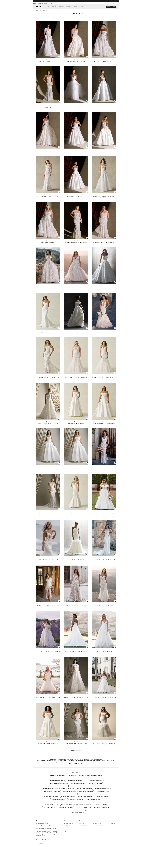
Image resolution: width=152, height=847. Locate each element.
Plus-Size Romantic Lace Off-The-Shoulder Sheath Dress (48, 605)
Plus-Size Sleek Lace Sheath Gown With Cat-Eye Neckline (76, 743)
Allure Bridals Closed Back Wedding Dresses (94, 780)
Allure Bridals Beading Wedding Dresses (102, 788)
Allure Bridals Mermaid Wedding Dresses (94, 775)
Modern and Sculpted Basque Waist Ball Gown (76, 61)
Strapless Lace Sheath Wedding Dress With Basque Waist (48, 377)
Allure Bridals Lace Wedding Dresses (101, 804)
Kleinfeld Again (41, 3)
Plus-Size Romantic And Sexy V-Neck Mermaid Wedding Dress (48, 697)
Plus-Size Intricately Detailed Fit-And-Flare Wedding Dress (104, 242)
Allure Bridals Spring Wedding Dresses (58, 799)
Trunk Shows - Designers (97, 825)
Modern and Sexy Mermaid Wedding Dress (104, 332)
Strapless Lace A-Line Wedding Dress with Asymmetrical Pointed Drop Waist (104, 197)
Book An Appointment (97, 823)
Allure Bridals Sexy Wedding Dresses (102, 796)
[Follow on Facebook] (36, 839)
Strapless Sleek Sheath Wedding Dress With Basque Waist (48, 332)
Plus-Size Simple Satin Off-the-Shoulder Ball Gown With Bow (104, 513)
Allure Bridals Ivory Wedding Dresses (101, 793)
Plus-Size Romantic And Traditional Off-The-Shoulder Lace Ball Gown (48, 652)
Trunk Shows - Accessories (98, 827)
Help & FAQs (66, 831)
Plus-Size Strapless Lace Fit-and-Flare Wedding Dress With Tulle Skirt (76, 378)
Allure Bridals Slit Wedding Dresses (102, 791)
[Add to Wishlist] (58, 56)
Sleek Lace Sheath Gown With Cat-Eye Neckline (48, 513)
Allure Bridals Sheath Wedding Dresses (75, 777)
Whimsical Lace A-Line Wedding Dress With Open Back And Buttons (48, 287)
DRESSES (47, 6)
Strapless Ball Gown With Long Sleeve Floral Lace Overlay (76, 332)
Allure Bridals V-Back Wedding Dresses (95, 783)
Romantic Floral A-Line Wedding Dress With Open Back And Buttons (76, 606)
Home (37, 10)
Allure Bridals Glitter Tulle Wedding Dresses (101, 807)
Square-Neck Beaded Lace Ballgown (48, 467)
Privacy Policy (110, 825)
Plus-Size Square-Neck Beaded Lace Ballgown (76, 467)
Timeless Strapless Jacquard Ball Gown (104, 286)
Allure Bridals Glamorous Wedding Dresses (76, 799)
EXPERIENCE (68, 6)
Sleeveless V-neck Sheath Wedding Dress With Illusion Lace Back (104, 468)
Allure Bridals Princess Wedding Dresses (85, 796)
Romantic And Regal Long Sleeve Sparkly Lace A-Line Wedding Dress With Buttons (76, 698)
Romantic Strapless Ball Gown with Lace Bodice (104, 151)
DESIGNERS (54, 6)
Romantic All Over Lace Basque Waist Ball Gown (48, 151)
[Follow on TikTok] (48, 839)
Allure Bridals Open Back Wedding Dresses (75, 780)
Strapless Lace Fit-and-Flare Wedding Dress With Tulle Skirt (103, 377)
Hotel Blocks (47, 3)
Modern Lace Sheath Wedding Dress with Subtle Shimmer (48, 196)
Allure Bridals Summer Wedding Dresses (50, 802)
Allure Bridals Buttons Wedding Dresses (77, 786)
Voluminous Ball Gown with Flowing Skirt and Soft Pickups (76, 105)
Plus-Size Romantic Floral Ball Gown (48, 242)
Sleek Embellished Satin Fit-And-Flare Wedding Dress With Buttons (76, 514)
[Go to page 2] (79, 749)
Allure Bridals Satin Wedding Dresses (85, 804)
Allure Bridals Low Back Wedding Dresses (57, 783)
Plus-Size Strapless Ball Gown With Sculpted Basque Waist (104, 423)
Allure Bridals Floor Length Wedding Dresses (76, 810)
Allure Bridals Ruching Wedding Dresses (51, 793)
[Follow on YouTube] (45, 839)
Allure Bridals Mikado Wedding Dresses (68, 804)
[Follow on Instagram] (39, 839)
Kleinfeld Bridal (36, 3)
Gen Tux (51, 3)
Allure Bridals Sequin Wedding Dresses (68, 793)
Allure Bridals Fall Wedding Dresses (102, 802)
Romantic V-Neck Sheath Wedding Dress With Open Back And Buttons (48, 560)
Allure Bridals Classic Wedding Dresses (68, 796)
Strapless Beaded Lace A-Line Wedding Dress (76, 423)
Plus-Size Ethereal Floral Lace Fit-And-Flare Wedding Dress (76, 242)
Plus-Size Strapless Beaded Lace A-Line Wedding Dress (48, 743)
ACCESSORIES (61, 6)
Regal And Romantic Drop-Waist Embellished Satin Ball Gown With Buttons (104, 698)
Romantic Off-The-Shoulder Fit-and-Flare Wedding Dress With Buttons (104, 560)
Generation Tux (82, 827)
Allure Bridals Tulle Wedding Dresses (49, 807)
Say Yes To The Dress (68, 827)
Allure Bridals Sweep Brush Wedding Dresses (57, 810)
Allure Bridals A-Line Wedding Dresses (58, 777)
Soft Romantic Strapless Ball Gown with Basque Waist (104, 61)
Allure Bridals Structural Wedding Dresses (85, 802)
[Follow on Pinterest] (42, 839)
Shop (40, 10)
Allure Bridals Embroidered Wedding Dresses (52, 791)
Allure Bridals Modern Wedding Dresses (94, 799)
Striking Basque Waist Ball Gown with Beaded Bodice (104, 105)
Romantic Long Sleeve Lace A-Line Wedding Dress (48, 61)
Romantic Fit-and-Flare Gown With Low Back (104, 605)
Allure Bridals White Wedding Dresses (85, 793)
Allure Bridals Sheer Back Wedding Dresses (58, 786)
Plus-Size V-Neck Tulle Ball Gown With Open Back (76, 286)
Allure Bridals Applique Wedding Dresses (50, 788)
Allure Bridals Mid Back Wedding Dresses (57, 780)
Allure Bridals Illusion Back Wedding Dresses (77, 783)
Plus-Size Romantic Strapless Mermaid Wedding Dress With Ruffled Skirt (104, 744)
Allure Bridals (44, 10)
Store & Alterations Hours (69, 835)
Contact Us (66, 829)
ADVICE (75, 6)
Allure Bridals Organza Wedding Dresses (83, 807)
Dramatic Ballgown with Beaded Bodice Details (76, 196)
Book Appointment (111, 6)
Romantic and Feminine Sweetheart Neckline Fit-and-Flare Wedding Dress (48, 106)
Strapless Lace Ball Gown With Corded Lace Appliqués (48, 423)
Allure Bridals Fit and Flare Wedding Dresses (76, 775)
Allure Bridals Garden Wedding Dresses (51, 804)
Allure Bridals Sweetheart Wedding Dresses (95, 810)
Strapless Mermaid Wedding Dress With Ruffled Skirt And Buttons (76, 560)
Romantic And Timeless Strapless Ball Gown (104, 651)
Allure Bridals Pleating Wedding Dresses (84, 788)
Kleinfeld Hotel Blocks (83, 825)
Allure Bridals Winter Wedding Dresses (68, 802)
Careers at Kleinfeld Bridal (69, 823)
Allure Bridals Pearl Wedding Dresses (69, 791)
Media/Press (66, 825)
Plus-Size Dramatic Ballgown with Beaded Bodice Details (76, 151)
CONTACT (81, 6)
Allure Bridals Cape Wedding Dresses (86, 791)
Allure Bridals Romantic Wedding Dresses (50, 796)
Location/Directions (68, 833)
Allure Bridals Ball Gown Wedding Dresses (57, 775)
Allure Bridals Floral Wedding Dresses (67, 788)
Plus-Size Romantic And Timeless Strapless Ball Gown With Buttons (76, 652)
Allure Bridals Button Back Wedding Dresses (93, 777)
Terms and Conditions (112, 823)
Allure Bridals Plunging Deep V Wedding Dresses (76, 812)
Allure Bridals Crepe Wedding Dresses (66, 807)
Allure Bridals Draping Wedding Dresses (94, 786)
